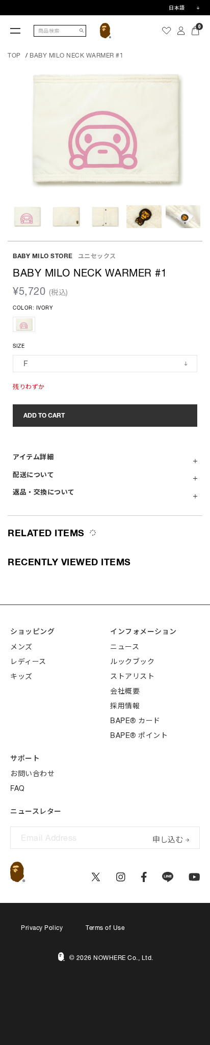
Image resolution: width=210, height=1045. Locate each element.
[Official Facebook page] (144, 877)
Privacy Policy (42, 927)
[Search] (81, 31)
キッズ (21, 676)
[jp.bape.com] (106, 30)
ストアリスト (132, 676)
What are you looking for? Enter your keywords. (1, 1)
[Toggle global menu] (15, 30)
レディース (28, 661)
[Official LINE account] (167, 877)
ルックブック (132, 661)
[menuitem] (166, 30)
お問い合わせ (32, 773)
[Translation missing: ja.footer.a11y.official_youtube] (194, 877)
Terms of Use (105, 927)
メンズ (21, 647)
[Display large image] (105, 130)
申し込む (167, 838)
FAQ (17, 788)
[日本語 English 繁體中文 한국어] (184, 7)
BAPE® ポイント (139, 735)
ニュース (124, 647)
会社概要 (125, 691)
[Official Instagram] (120, 877)
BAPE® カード (135, 721)
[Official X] (96, 877)
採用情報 (125, 706)
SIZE (18, 346)
